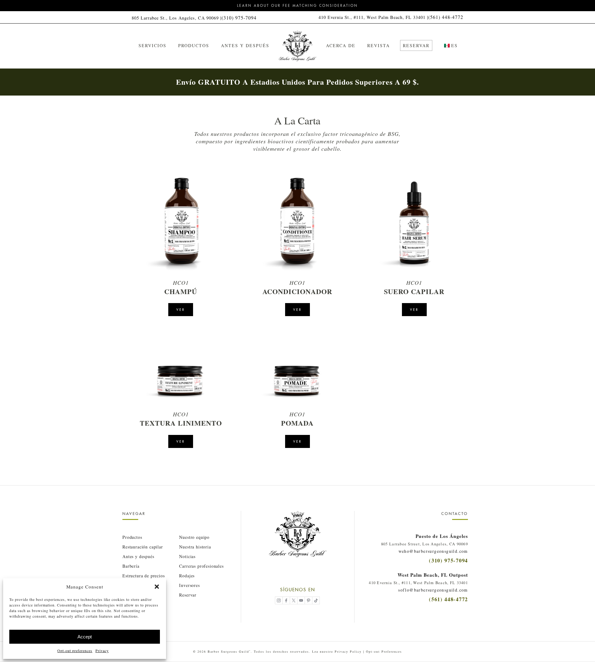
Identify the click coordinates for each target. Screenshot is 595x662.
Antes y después (138, 556)
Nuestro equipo (194, 537)
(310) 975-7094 (239, 18)
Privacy (102, 650)
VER (180, 310)
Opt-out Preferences (384, 651)
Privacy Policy (348, 651)
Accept (84, 636)
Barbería (130, 566)
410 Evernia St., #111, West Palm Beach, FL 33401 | (373, 17)
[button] (157, 587)
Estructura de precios (143, 576)
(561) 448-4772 (445, 17)
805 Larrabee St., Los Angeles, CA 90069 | (177, 18)
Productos (132, 537)
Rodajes (187, 576)
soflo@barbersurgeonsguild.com (433, 590)
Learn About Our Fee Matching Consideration (297, 5)
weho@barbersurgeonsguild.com (433, 551)
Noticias (187, 556)
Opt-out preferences (74, 650)
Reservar (187, 595)
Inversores (189, 585)
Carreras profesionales (201, 566)
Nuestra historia (195, 547)
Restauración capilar (142, 547)
